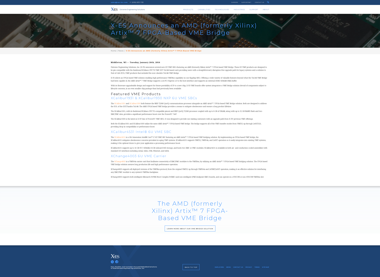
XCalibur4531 (119, 137)
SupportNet (246, 2)
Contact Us (259, 2)
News (121, 51)
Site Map (265, 267)
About (266, 9)
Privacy (249, 267)
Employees (219, 267)
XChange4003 (120, 161)
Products (188, 9)
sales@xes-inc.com (119, 2)
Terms (257, 267)
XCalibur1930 (135, 103)
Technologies (222, 9)
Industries (239, 9)
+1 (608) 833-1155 (137, 2)
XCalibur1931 (119, 103)
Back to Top (191, 267)
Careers (234, 2)
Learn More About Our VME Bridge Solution (190, 229)
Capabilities (204, 9)
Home (113, 51)
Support (253, 9)
